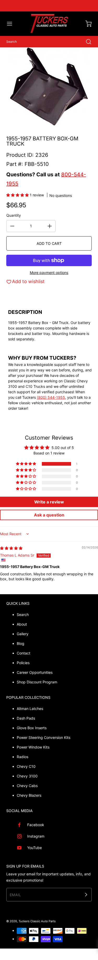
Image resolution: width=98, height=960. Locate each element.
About (22, 624)
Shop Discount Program (37, 682)
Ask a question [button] (49, 515)
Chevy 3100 (27, 776)
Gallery (22, 634)
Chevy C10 (26, 766)
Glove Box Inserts (32, 728)
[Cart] (86, 23)
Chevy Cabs (27, 785)
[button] (12, 23)
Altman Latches (30, 708)
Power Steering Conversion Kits (43, 737)
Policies (23, 662)
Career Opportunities (35, 672)
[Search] (86, 41)
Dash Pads (26, 718)
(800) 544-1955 (51, 397)
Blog (20, 643)
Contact (23, 653)
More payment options (49, 272)
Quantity (13, 215)
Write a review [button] (49, 501)
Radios (22, 757)
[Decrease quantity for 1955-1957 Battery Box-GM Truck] (12, 226)
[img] (11, 548)
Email (15, 894)
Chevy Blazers (29, 795)
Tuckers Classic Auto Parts (37, 921)
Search (23, 614)
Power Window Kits (33, 747)
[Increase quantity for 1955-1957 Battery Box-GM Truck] (49, 226)
